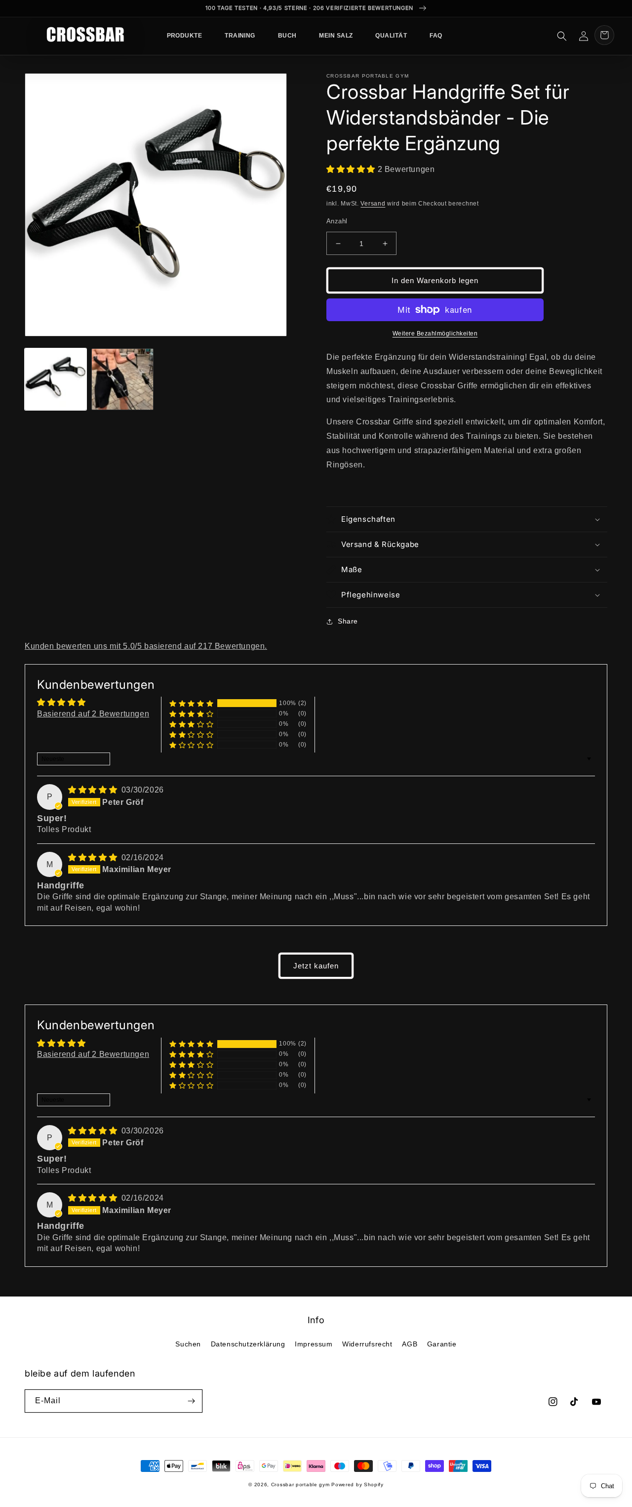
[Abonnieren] (191, 1401)
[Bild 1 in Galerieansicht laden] (55, 379)
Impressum (313, 1344)
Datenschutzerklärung (248, 1344)
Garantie (442, 1344)
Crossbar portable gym (300, 1484)
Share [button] (348, 621)
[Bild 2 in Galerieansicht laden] (122, 379)
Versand (372, 203)
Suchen (188, 1344)
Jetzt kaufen (316, 966)
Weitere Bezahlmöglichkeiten (435, 333)
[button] (562, 36)
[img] (93, 790)
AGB (409, 1344)
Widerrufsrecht (367, 1344)
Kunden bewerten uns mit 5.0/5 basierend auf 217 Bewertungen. (146, 646)
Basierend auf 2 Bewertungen (93, 714)
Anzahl (336, 221)
